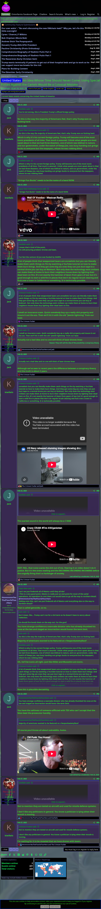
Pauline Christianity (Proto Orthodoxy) (21, 48)
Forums (5, 14)
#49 (98, 379)
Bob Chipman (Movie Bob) (14, 38)
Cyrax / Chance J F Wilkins (14, 34)
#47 (98, 326)
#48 (98, 354)
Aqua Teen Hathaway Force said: (32, 130)
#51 (98, 584)
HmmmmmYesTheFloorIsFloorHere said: (36, 698)
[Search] (98, 14)
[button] (77, 14)
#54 (98, 822)
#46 (98, 288)
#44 (98, 185)
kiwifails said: (24, 109)
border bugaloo (48, 88)
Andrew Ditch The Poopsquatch (17, 41)
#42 (98, 126)
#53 (98, 779)
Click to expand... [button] (58, 514)
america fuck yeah (34, 88)
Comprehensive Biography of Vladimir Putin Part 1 (26, 55)
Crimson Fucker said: (28, 293)
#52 (98, 694)
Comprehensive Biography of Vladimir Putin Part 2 (26, 52)
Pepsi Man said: (25, 588)
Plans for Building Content (15, 68)
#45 (98, 240)
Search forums (56, 14)
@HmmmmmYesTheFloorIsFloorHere (35, 599)
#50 (98, 491)
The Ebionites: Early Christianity (17, 72)
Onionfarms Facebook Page (24, 14)
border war (60, 88)
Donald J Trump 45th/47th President (19, 45)
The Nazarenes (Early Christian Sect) (19, 59)
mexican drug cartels (73, 88)
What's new (70, 14)
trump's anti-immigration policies (13, 92)
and (38, 350)
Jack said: (23, 330)
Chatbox (43, 14)
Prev (5, 101)
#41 (98, 105)
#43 (98, 156)
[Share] (94, 104)
